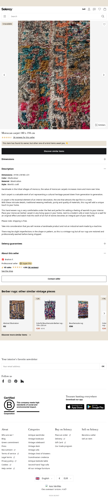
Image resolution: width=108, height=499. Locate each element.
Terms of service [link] (10, 453)
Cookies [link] (6, 464)
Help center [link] (8, 468)
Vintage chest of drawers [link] (39, 453)
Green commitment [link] (10, 442)
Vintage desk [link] (34, 446)
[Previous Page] (4, 75)
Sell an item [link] (87, 438)
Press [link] (4, 446)
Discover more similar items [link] (15, 335)
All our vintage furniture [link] (39, 468)
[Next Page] (104, 75)
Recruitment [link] (9, 450)
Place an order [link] (63, 435)
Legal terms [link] (8, 457)
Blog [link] (4, 438)
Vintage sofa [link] (33, 450)
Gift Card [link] (60, 442)
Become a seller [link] (89, 435)
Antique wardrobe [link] (36, 435)
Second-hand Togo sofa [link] (38, 464)
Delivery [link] (60, 438)
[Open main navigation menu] (5, 16)
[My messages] (94, 9)
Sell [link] (83, 9)
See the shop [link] (7, 271)
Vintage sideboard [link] (36, 442)
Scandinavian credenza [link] (38, 457)
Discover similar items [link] (54, 151)
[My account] (89, 9)
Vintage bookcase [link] (36, 438)
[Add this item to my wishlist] (104, 24)
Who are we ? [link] (7, 435)
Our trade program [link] (63, 446)
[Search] (103, 16)
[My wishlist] (99, 9)
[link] (7, 9)
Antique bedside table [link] (38, 461)
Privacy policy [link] (9, 461)
